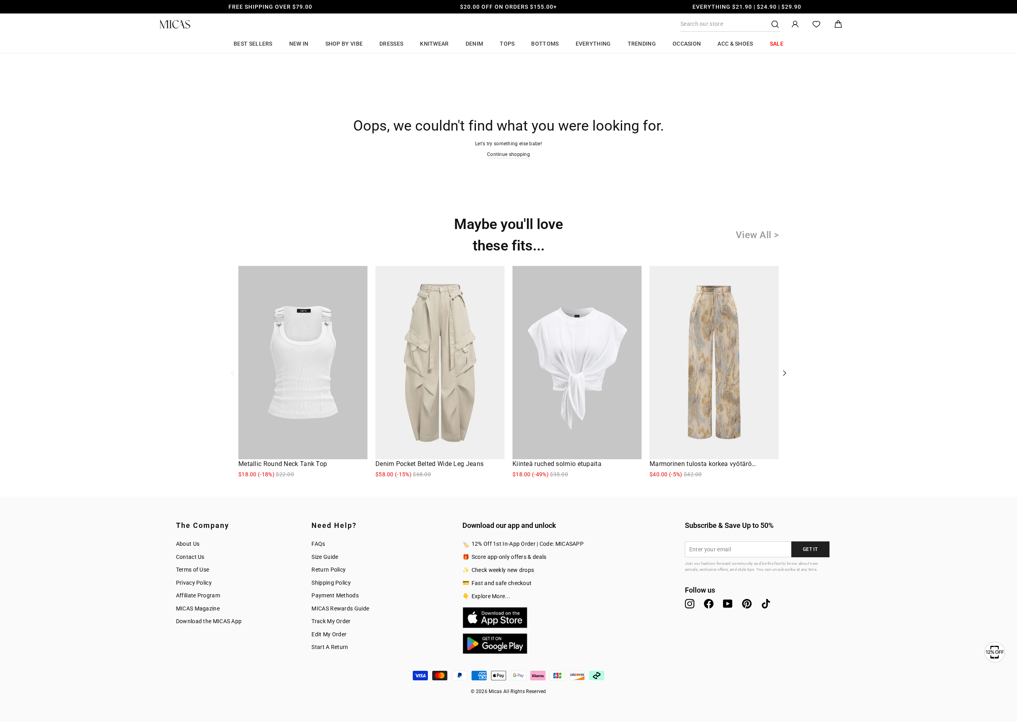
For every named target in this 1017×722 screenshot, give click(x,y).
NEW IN (299, 43)
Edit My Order (328, 634)
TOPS (507, 43)
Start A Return (329, 647)
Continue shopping (508, 154)
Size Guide (324, 557)
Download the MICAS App (209, 621)
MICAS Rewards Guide (340, 608)
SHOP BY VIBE (344, 43)
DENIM (474, 43)
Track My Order (330, 621)
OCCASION (687, 43)
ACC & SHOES (735, 43)
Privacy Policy (194, 583)
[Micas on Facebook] (708, 603)
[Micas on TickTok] (766, 603)
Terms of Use (192, 569)
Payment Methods (335, 595)
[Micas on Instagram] (689, 603)
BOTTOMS (545, 43)
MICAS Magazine (198, 608)
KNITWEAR (434, 43)
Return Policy (328, 569)
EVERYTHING (593, 43)
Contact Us (190, 557)
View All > (757, 235)
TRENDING (642, 43)
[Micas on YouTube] (728, 603)
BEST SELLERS (253, 43)
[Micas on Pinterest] (747, 603)
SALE (776, 43)
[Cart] (838, 24)
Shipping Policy (331, 583)
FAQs (318, 544)
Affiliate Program (198, 595)
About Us (187, 544)
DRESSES (391, 43)
